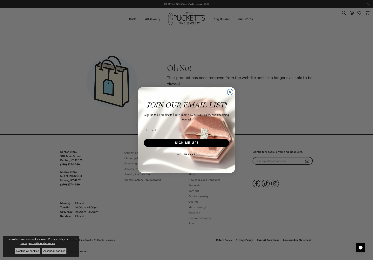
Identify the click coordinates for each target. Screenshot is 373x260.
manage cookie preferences (38, 243)
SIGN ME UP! (186, 142)
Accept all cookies (54, 250)
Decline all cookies (27, 250)
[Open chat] (360, 247)
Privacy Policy (56, 239)
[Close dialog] (230, 92)
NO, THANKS (186, 154)
